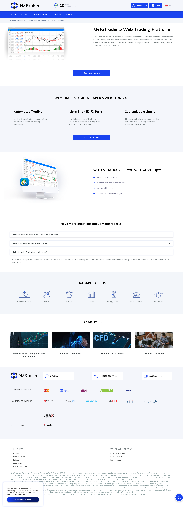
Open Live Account (91, 73)
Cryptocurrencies (20, 466)
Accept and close (23, 499)
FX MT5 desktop (117, 453)
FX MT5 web (115, 460)
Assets (14, 14)
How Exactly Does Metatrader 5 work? (31, 243)
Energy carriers (19, 463)
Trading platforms (42, 14)
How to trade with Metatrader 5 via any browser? (35, 234)
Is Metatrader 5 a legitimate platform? (30, 252)
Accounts (25, 14)
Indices (16, 460)
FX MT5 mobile (116, 457)
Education (70, 14)
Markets (18, 449)
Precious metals (19, 457)
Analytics (58, 14)
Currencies (17, 453)
